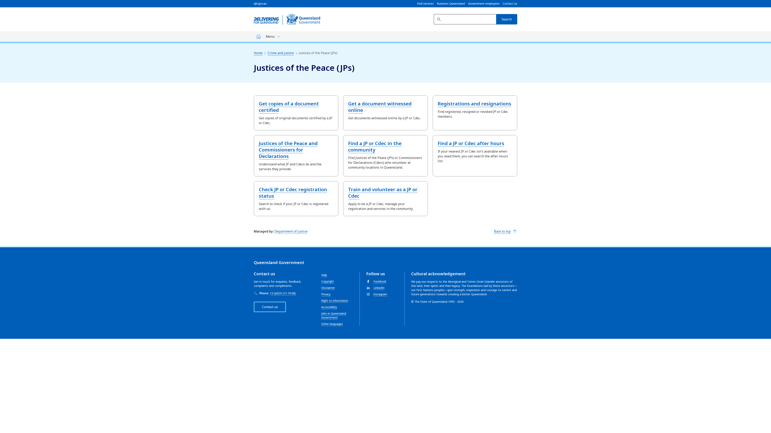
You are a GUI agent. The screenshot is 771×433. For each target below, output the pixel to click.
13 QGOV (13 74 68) (283, 293)
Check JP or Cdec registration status (293, 192)
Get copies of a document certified (289, 106)
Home (258, 53)
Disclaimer (328, 288)
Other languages (332, 324)
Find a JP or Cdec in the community (375, 146)
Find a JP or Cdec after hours (471, 143)
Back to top (502, 231)
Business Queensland (451, 3)
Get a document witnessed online (380, 106)
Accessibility (329, 307)
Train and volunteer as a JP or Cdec (382, 192)
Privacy (325, 294)
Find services (425, 3)
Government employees (484, 3)
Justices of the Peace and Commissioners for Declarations (288, 149)
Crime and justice (281, 53)
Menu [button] (270, 36)
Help (324, 275)
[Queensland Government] (287, 19)
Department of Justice (291, 231)
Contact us (510, 3)
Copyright (327, 281)
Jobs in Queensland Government (333, 315)
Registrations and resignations (474, 103)
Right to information (334, 300)
